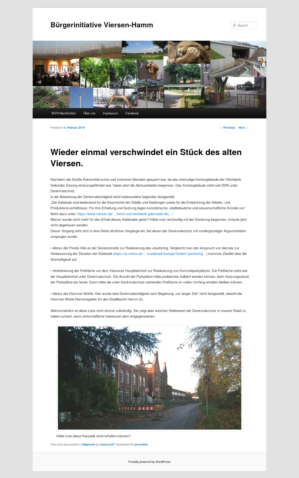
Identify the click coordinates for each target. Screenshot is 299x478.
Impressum (110, 113)
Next (244, 127)
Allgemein (88, 444)
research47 (107, 444)
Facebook (132, 113)
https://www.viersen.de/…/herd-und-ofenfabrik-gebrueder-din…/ (125, 213)
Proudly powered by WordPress (149, 462)
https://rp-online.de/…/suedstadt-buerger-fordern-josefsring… (160, 253)
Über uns (89, 113)
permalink (141, 444)
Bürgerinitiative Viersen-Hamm (101, 24)
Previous (227, 127)
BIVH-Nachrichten (64, 113)
